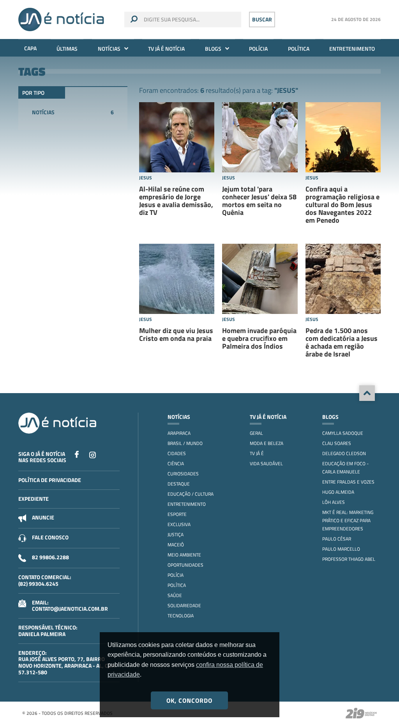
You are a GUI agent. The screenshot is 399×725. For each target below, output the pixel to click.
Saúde (175, 595)
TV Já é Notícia (166, 48)
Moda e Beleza (266, 443)
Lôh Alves (333, 502)
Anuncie (43, 517)
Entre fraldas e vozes (348, 482)
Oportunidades (185, 565)
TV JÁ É (257, 453)
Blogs (213, 48)
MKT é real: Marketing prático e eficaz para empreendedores (347, 520)
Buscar (262, 19)
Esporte (177, 514)
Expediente (33, 499)
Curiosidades (183, 473)
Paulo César (336, 538)
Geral (256, 433)
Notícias (109, 48)
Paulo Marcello (341, 549)
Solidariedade (184, 605)
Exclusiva (179, 524)
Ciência (176, 463)
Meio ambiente (184, 554)
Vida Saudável (266, 463)
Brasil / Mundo (185, 443)
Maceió (176, 544)
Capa (30, 48)
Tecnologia (181, 615)
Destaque (179, 483)
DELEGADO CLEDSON (344, 453)
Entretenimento (352, 48)
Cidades (177, 453)
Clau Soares (336, 443)
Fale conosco (50, 537)
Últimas (67, 48)
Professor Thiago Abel (348, 559)
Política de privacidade (49, 480)
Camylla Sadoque (342, 433)
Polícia (258, 48)
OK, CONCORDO (189, 700)
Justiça (176, 534)
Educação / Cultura (191, 494)
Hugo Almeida (338, 492)
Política (298, 48)
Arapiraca (179, 433)
